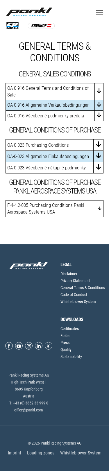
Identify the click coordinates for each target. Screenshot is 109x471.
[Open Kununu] (48, 346)
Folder (65, 335)
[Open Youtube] (19, 346)
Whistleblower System (78, 301)
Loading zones (40, 453)
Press (64, 342)
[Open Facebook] (9, 346)
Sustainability (71, 356)
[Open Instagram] (29, 346)
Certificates (69, 328)
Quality (66, 349)
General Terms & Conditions (82, 287)
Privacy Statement (75, 280)
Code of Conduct (73, 294)
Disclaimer (68, 273)
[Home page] (30, 12)
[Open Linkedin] (38, 346)
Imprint (14, 453)
